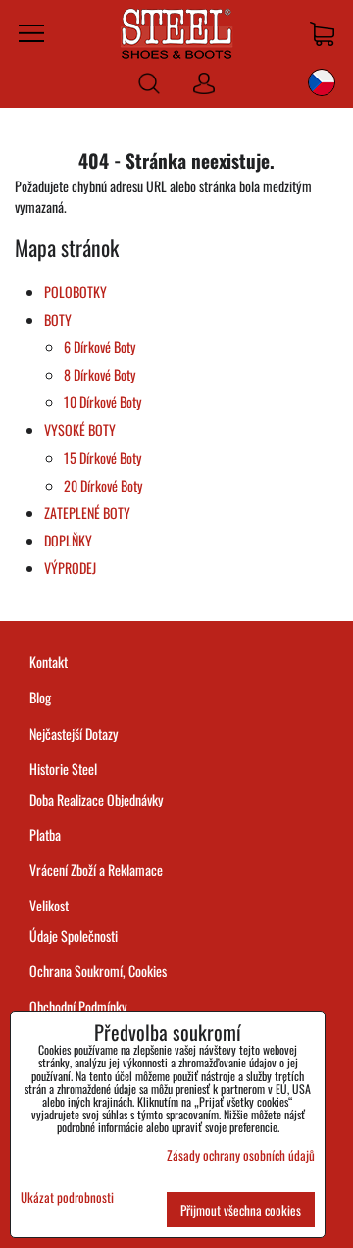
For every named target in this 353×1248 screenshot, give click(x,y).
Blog (40, 697)
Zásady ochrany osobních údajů (241, 1155)
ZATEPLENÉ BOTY (87, 512)
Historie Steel (63, 768)
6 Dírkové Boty (100, 347)
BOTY (58, 319)
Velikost (49, 905)
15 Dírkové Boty (103, 457)
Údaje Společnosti (73, 935)
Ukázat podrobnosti (67, 1197)
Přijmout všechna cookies (240, 1210)
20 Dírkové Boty (103, 485)
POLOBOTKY (75, 292)
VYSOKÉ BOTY (80, 429)
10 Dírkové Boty (103, 401)
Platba (45, 834)
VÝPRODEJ (70, 567)
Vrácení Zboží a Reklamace (96, 869)
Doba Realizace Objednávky (96, 799)
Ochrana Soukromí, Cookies (98, 971)
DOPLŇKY (68, 540)
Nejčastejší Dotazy (74, 733)
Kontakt (48, 661)
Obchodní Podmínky (78, 1006)
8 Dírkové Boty (100, 374)
